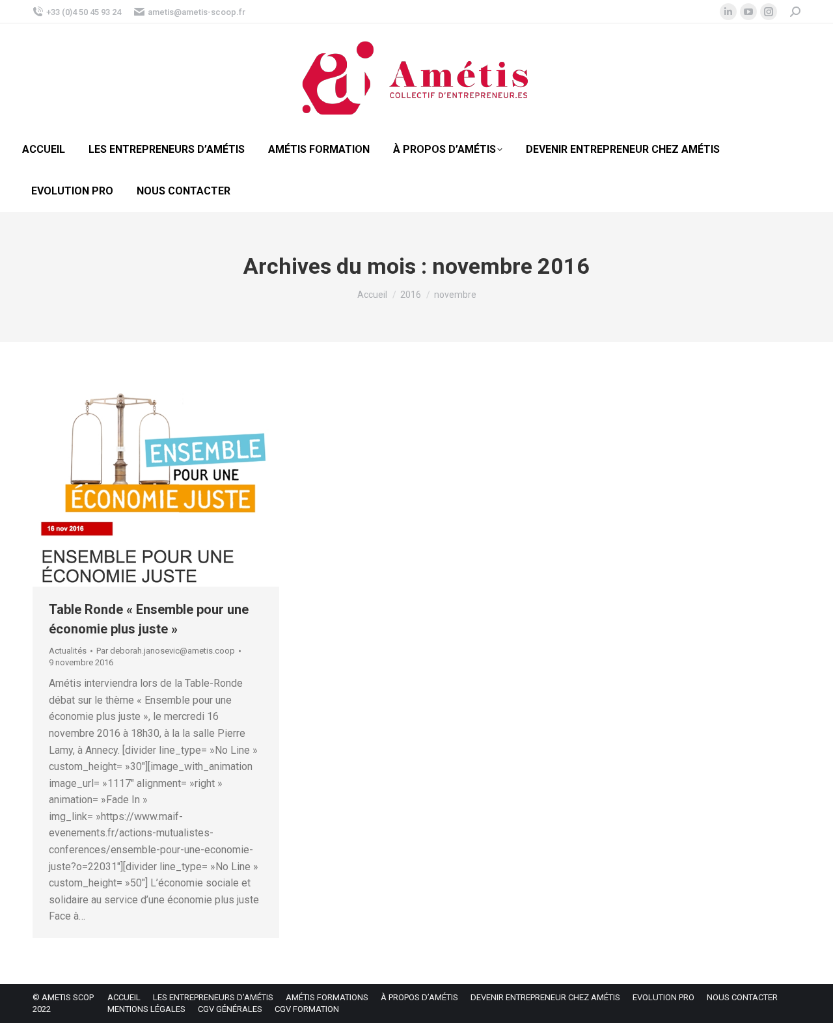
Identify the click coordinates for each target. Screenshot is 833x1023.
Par (165, 651)
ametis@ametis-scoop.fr (196, 12)
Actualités (68, 651)
